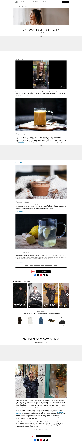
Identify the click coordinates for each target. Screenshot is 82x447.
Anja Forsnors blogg (20, 6)
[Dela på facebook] (35, 275)
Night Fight (60, 412)
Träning (41, 429)
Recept (37, 32)
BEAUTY (28, 1)
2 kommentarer (43, 271)
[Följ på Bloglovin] (47, 275)
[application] (41, 74)
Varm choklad (48, 265)
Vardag (37, 342)
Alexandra (18, 413)
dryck (31, 265)
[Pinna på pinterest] (41, 275)
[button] (20, 295)
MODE (22, 1)
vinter (55, 265)
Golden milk (37, 265)
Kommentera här (43, 436)
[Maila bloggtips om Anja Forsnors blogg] (44, 275)
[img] (33, 271)
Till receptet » (19, 163)
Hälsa (42, 265)
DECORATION (36, 1)
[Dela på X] (38, 275)
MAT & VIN (44, 1)
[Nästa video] (67, 294)
